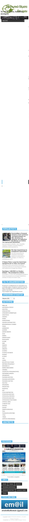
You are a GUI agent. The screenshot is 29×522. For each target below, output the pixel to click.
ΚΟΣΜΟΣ (4, 354)
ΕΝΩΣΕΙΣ (4, 345)
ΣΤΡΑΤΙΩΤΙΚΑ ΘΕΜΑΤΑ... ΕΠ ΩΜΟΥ (18, 516)
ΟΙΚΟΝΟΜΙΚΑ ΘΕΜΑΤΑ (8, 373)
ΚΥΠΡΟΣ (4, 356)
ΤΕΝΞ (3, 411)
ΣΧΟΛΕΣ (4, 407)
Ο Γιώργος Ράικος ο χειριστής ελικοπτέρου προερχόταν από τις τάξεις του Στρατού (14, 262)
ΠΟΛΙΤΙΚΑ (4, 383)
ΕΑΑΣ (3, 333)
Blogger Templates (14, 518)
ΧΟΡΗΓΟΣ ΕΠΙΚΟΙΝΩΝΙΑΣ (8, 418)
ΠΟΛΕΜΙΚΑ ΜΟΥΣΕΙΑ (7, 377)
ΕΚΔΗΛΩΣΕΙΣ (5, 339)
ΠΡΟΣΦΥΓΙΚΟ (5, 386)
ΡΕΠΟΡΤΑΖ (5, 388)
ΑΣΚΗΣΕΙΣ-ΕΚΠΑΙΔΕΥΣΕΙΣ (8, 322)
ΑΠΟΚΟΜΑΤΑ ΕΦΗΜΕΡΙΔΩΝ (9, 313)
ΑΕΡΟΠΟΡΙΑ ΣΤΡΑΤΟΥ (8, 307)
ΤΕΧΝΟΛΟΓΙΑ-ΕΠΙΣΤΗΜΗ (8, 413)
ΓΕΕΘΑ (4, 326)
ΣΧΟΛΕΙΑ (4, 405)
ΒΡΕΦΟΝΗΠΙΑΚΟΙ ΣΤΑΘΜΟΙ (9, 324)
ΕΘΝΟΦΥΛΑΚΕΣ (6, 337)
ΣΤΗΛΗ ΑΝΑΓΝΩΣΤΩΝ (7, 392)
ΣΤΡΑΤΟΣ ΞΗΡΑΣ (6, 401)
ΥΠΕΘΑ (4, 417)
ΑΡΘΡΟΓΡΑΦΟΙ (6, 320)
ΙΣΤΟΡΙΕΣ (4, 350)
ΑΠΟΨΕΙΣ (4, 316)
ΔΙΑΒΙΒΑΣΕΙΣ (5, 328)
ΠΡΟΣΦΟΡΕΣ (5, 384)
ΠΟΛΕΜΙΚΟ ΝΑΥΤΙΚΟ (7, 381)
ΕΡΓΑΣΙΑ (4, 347)
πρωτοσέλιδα (11, 476)
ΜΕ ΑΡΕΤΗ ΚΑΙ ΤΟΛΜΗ (8, 362)
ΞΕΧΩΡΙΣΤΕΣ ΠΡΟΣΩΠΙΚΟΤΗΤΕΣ (10, 371)
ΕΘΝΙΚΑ (4, 335)
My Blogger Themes (21, 520)
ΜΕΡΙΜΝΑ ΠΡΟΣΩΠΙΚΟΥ (8, 364)
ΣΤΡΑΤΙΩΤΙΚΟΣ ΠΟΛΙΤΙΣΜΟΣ (9, 400)
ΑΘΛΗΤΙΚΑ (5, 309)
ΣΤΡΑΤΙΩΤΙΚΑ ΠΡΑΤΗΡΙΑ (8, 396)
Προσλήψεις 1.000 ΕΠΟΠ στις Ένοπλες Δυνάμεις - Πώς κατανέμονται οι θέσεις (13, 271)
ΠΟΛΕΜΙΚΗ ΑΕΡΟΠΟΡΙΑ (8, 379)
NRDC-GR (4, 305)
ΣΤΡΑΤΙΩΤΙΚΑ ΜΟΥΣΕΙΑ (8, 394)
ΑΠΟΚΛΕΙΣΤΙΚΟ (6, 311)
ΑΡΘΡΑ (4, 318)
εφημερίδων (17, 476)
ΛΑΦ (3, 358)
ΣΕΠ (3, 390)
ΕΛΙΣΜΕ (4, 341)
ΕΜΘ (3, 343)
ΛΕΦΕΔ (4, 360)
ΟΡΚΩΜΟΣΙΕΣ (5, 375)
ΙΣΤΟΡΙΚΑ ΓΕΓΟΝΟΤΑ (7, 352)
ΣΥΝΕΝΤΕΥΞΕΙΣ (6, 403)
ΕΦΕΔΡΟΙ (4, 349)
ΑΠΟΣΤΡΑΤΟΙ (5, 315)
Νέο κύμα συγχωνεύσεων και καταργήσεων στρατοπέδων (19, 250)
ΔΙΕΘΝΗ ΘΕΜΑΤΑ (6, 332)
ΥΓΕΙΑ (3, 415)
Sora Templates (11, 520)
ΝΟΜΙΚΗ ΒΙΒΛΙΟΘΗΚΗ (7, 367)
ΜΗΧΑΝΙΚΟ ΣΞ (6, 366)
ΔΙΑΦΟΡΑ (4, 330)
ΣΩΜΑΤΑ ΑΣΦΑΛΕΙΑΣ (7, 409)
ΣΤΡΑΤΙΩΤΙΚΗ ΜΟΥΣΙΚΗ (8, 398)
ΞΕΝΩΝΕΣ (4, 369)
